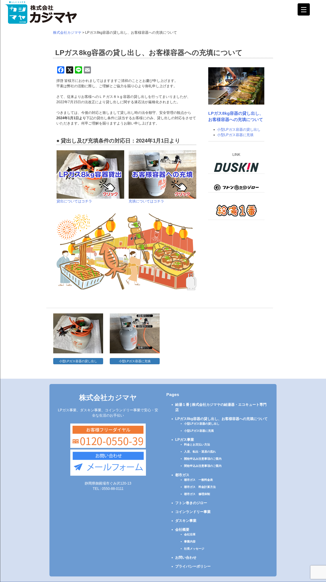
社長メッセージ (194, 548)
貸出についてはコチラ (74, 201)
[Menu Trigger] (304, 9)
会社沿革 (190, 534)
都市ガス (182, 475)
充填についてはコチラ (146, 201)
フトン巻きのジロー (191, 503)
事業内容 (190, 541)
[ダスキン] (236, 168)
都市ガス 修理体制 (197, 494)
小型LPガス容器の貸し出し (239, 129)
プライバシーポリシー (193, 566)
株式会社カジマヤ (108, 398)
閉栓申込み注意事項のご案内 (203, 465)
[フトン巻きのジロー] (236, 188)
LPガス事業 (184, 439)
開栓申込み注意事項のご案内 (203, 458)
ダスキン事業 (185, 521)
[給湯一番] (236, 211)
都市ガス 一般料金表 (198, 479)
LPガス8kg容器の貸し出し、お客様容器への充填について (221, 419)
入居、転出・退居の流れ (200, 451)
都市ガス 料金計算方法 (200, 487)
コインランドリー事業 (193, 512)
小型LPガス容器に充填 (235, 135)
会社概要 (182, 529)
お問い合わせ (185, 557)
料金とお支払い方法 (197, 444)
